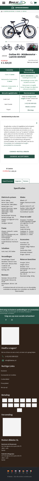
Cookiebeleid (17, 143)
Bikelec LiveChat (30, 107)
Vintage (24, 11)
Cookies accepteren (19, 156)
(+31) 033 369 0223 (30, 103)
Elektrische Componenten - (10, 87)
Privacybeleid (7, 143)
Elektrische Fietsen (9, 11)
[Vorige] (37, 27)
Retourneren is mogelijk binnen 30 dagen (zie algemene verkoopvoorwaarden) (29, 87)
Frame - (9, 74)
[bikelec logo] (17, 3)
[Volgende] (2, 27)
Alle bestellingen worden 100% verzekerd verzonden (29, 81)
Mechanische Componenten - (9, 80)
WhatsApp (31, 110)
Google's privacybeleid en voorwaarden (16, 144)
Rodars (18, 11)
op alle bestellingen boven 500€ (29, 77)
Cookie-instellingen (19, 152)
